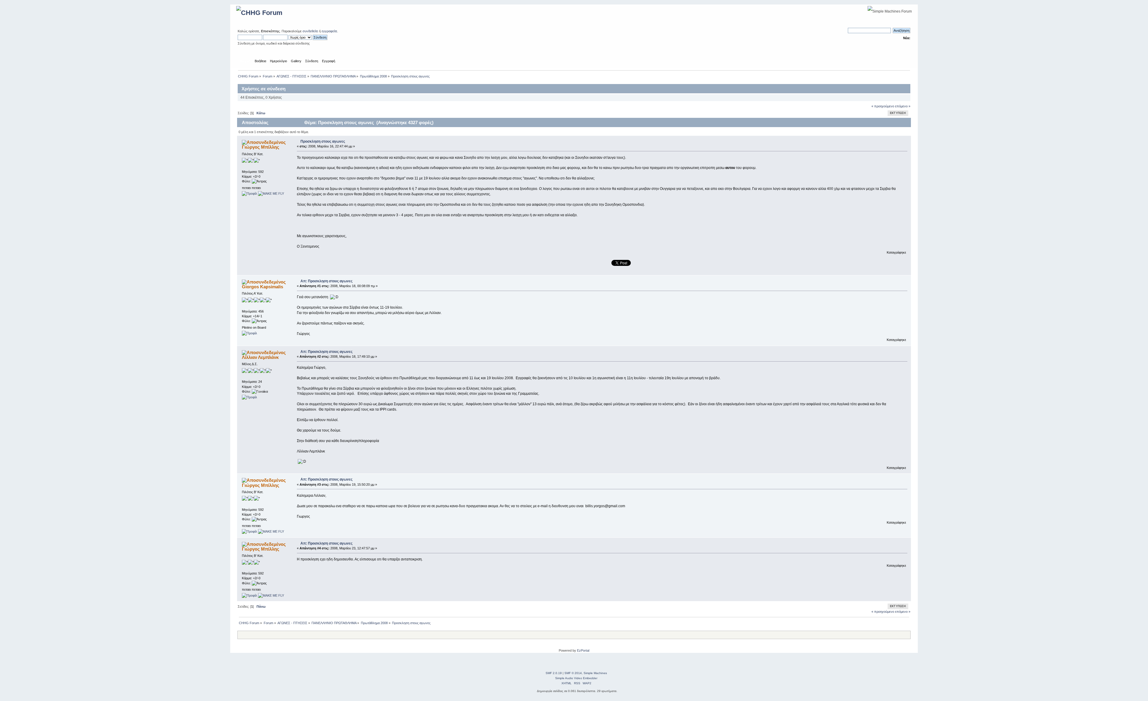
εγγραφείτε (329, 31)
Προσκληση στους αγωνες (322, 141)
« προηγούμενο (882, 106)
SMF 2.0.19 (554, 673)
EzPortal (583, 650)
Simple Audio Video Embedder (576, 678)
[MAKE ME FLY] (271, 193)
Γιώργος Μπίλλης (260, 147)
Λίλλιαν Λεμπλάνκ (260, 357)
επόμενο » (902, 106)
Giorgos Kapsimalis (262, 286)
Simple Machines (595, 673)
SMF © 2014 (573, 673)
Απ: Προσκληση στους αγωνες (326, 281)
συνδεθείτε (310, 31)
